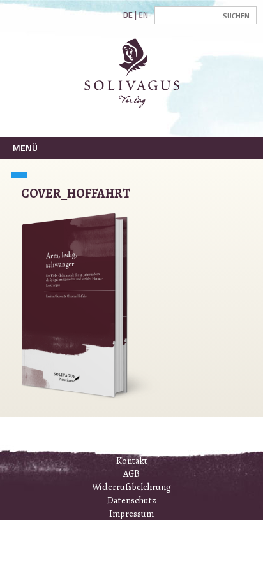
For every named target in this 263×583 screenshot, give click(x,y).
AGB (131, 473)
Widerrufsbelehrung (131, 486)
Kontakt (131, 460)
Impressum (131, 513)
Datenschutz (131, 500)
